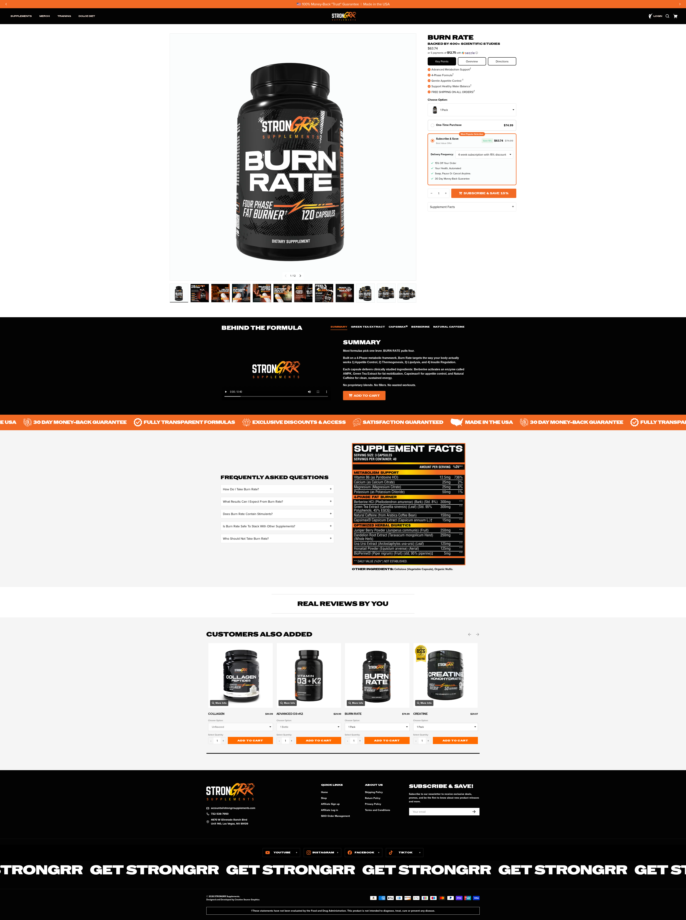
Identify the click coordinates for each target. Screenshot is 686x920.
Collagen (216, 713)
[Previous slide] (6, 4)
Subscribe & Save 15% (486, 193)
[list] (293, 157)
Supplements (21, 16)
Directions (502, 61)
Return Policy (372, 798)
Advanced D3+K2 (290, 713)
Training (64, 16)
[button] (675, 16)
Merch (44, 16)
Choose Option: (438, 100)
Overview (472, 61)
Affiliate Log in (329, 810)
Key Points (441, 61)
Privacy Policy (373, 804)
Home (324, 792)
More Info (221, 703)
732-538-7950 (219, 814)
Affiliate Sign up (330, 804)
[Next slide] (680, 4)
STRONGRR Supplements (226, 896)
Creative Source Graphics (247, 899)
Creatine (420, 713)
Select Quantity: (215, 734)
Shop (324, 798)
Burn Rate (353, 713)
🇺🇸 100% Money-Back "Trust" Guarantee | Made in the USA (343, 4)
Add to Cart (367, 395)
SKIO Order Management (335, 816)
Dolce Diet (87, 16)
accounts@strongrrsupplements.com (233, 808)
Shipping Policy (374, 792)
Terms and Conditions (377, 810)
